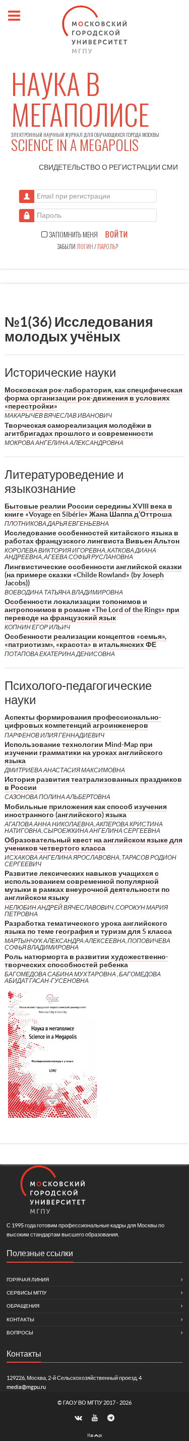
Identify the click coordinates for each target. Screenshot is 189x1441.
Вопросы (20, 1332)
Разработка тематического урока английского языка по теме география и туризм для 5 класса (88, 927)
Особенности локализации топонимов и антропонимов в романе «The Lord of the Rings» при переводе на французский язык (92, 610)
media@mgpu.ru (26, 1387)
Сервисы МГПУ (26, 1293)
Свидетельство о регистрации (108, 167)
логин (85, 246)
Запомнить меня (72, 234)
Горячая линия (28, 1279)
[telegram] (110, 1417)
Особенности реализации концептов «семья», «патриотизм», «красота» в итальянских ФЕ (85, 640)
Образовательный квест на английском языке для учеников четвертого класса (93, 844)
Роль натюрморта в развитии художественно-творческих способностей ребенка (86, 961)
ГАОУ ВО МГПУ (83, 1403)
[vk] (79, 1417)
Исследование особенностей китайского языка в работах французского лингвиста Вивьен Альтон (92, 537)
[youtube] (95, 1417)
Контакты (20, 1319)
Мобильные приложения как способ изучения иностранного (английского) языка (86, 811)
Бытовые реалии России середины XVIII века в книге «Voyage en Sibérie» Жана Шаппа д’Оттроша (88, 510)
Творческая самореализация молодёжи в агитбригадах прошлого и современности (79, 429)
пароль (106, 246)
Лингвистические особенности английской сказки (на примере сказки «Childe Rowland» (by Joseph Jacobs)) (93, 575)
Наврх (94, 1434)
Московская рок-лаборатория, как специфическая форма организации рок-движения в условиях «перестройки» (93, 398)
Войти (117, 234)
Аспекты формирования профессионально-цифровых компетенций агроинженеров (83, 721)
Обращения (23, 1306)
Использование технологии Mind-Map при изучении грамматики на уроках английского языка (84, 752)
